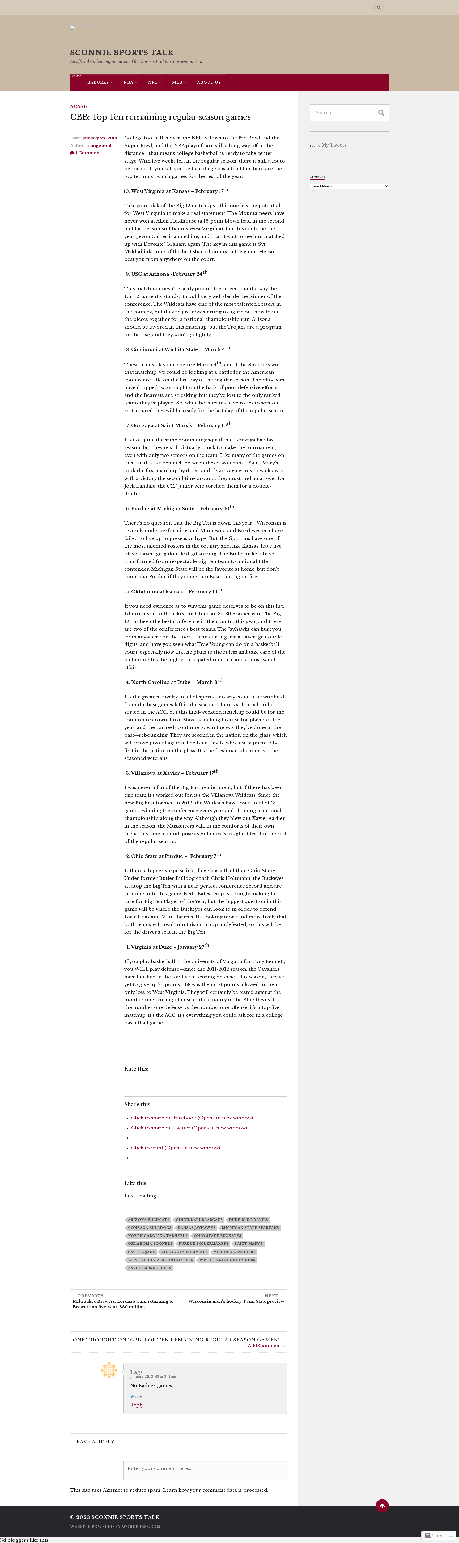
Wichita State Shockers (227, 1260)
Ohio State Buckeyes (217, 1236)
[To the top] (382, 1505)
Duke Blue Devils (248, 1220)
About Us (209, 82)
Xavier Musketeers (149, 1268)
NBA (128, 82)
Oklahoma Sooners (150, 1244)
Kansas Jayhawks (197, 1228)
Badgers (98, 82)
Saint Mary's (249, 1244)
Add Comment (264, 1345)
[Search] (379, 7)
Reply (137, 1405)
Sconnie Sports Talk (122, 52)
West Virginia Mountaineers (160, 1260)
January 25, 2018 (99, 138)
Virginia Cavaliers (235, 1252)
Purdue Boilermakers (204, 1244)
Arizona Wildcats (149, 1220)
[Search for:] (349, 112)
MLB (177, 82)
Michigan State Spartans (250, 1228)
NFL (152, 82)
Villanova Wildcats (184, 1252)
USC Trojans (141, 1252)
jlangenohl (99, 145)
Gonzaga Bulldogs (150, 1228)
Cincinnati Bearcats (199, 1220)
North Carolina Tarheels (158, 1236)
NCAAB (78, 106)
